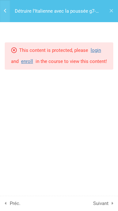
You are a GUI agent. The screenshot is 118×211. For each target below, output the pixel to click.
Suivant (101, 203)
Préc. (15, 203)
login (96, 50)
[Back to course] (111, 11)
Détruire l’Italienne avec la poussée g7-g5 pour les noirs (55, 11)
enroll (27, 61)
